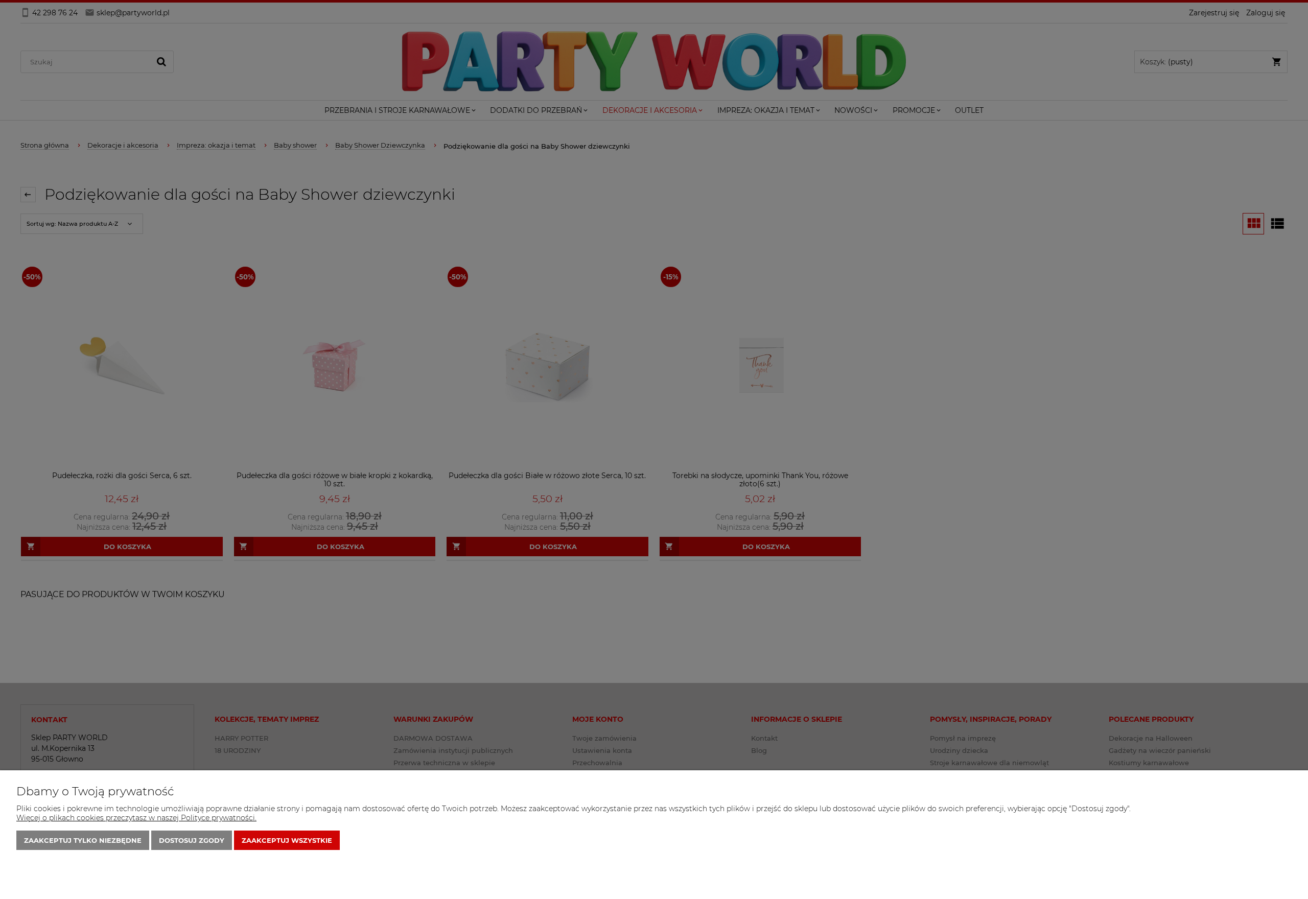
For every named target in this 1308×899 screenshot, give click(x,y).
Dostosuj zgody (191, 840)
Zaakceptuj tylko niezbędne (83, 840)
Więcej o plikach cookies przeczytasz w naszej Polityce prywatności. (136, 817)
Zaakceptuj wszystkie (287, 840)
